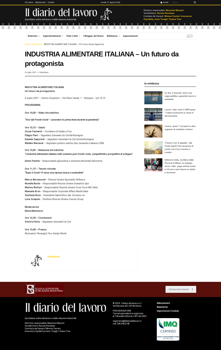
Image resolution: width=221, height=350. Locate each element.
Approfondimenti (52, 36)
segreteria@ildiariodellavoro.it (127, 321)
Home (28, 44)
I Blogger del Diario (93, 36)
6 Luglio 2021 (30, 72)
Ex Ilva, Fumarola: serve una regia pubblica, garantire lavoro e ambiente (180, 96)
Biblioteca (112, 36)
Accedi (165, 2)
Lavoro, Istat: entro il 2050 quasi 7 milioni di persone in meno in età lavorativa (180, 112)
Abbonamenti (40, 2)
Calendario (37, 44)
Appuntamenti (130, 36)
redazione (54, 256)
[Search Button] (194, 2)
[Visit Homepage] (62, 12)
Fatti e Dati (72, 36)
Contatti (51, 2)
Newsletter (162, 307)
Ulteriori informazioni (179, 289)
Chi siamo (29, 2)
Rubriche (32, 36)
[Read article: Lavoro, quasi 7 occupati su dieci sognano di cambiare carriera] (153, 131)
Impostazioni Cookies (168, 311)
